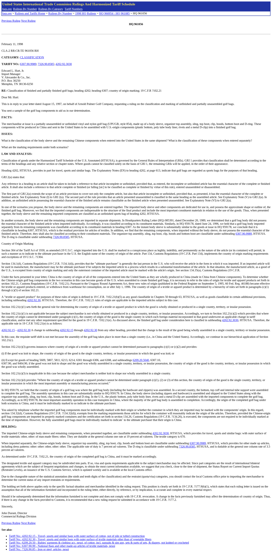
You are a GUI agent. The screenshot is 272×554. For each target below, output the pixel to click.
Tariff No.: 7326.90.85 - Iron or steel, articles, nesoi (39, 549)
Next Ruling (28, 20)
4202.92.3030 (64, 64)
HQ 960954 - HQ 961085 (114, 13)
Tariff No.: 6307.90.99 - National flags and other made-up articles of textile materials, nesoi (62, 546)
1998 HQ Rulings (85, 13)
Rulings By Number (25, 9)
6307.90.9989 (28, 64)
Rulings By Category (50, 9)
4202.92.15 (8, 330)
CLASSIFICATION (32, 57)
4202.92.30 (34, 300)
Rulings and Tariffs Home (30, 13)
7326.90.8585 (46, 64)
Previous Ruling (10, 20)
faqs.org (7, 9)
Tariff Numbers (74, 9)
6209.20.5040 (141, 360)
